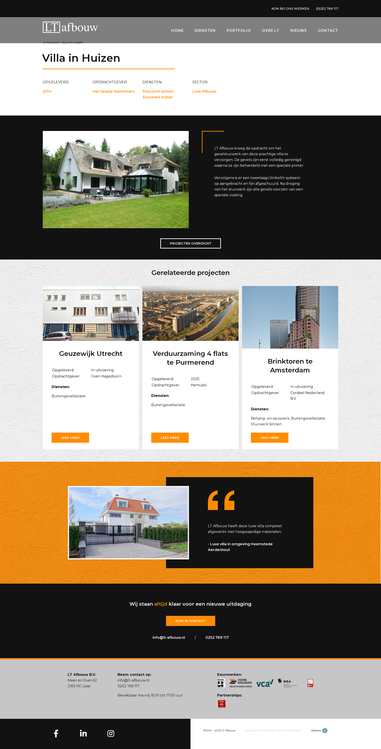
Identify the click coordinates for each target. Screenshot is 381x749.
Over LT (270, 30)
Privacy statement (290, 730)
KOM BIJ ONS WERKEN (290, 9)
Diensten (205, 30)
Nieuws (298, 30)
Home (177, 30)
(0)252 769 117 (327, 9)
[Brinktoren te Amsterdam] (290, 318)
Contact (328, 30)
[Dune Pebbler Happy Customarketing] (324, 730)
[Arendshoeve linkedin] (83, 733)
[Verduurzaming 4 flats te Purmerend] (190, 314)
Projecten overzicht (190, 243)
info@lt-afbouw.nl (169, 637)
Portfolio (239, 30)
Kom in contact (191, 621)
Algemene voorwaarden (260, 730)
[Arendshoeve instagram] (111, 733)
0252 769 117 (217, 637)
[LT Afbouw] (70, 28)
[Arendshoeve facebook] (56, 733)
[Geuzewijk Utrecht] (91, 314)
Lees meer (70, 437)
